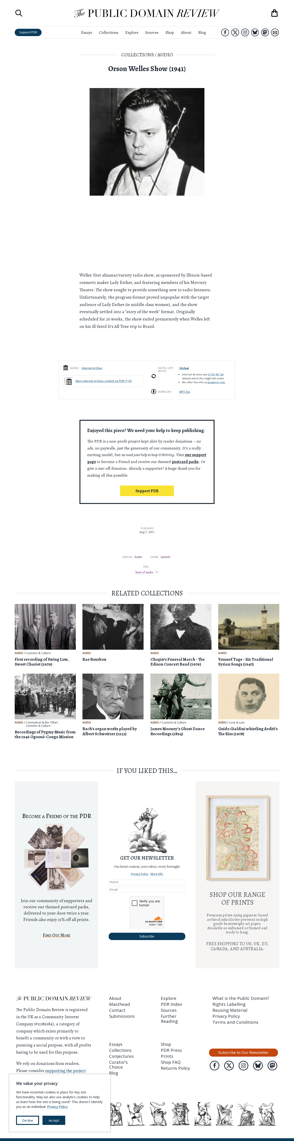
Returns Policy (175, 1068)
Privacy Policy (139, 874)
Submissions (122, 1016)
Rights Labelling (229, 1004)
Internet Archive (92, 368)
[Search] (19, 13)
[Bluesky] (255, 32)
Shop (169, 32)
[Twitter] (235, 32)
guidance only (216, 382)
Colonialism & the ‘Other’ (42, 722)
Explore (132, 32)
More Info (156, 874)
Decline (27, 1120)
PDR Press (171, 1050)
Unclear (184, 368)
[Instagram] (245, 32)
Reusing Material (229, 1010)
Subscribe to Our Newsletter (243, 1052)
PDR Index (171, 1004)
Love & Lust (236, 722)
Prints (167, 1056)
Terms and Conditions (235, 1022)
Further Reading (169, 1018)
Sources (151, 32)
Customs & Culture (38, 653)
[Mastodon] (265, 32)
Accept (54, 1120)
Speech (165, 557)
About (186, 32)
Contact (117, 1010)
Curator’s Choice (118, 1064)
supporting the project (65, 1070)
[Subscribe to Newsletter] (275, 32)
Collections (108, 32)
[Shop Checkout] (274, 13)
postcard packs (185, 461)
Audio (165, 54)
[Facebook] (225, 32)
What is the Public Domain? (240, 998)
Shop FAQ (171, 1062)
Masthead (119, 1004)
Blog (202, 32)
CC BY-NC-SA (215, 374)
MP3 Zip (184, 392)
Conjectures (121, 1056)
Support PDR (28, 32)
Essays (86, 32)
